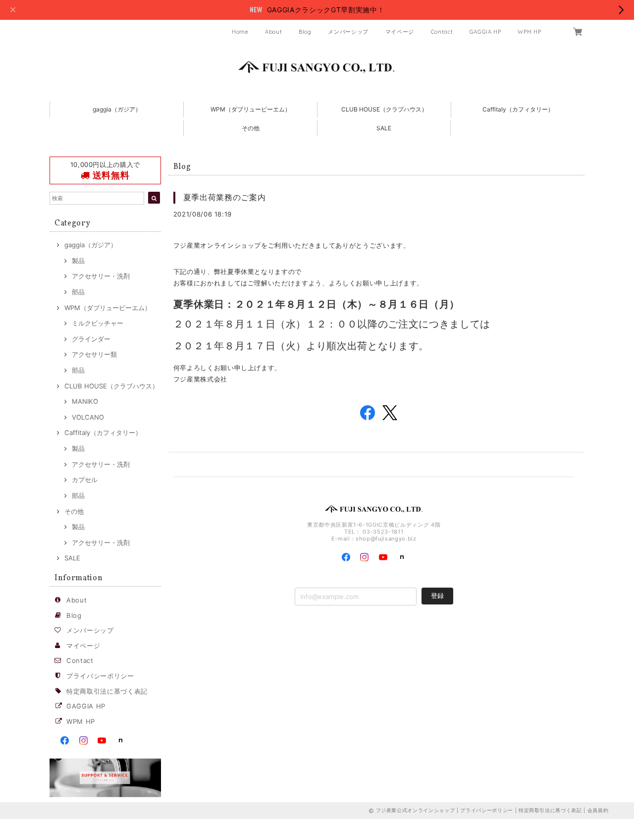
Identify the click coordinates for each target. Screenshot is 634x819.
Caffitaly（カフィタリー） (518, 109)
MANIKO (85, 401)
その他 (251, 128)
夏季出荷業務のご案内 (224, 197)
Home (240, 31)
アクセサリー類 (94, 354)
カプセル (85, 480)
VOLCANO (88, 417)
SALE (383, 128)
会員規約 (598, 810)
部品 (78, 292)
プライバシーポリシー (100, 676)
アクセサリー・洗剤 (101, 276)
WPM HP (529, 31)
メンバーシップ (348, 31)
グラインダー (91, 339)
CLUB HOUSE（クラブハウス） (384, 109)
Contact (442, 31)
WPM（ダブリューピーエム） (251, 109)
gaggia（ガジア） (117, 109)
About (273, 31)
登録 (437, 596)
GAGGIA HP (485, 31)
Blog (305, 31)
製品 (78, 261)
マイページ (399, 31)
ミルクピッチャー (97, 323)
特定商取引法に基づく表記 (107, 691)
